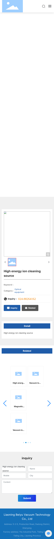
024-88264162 (27, 299)
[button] (23, 442)
